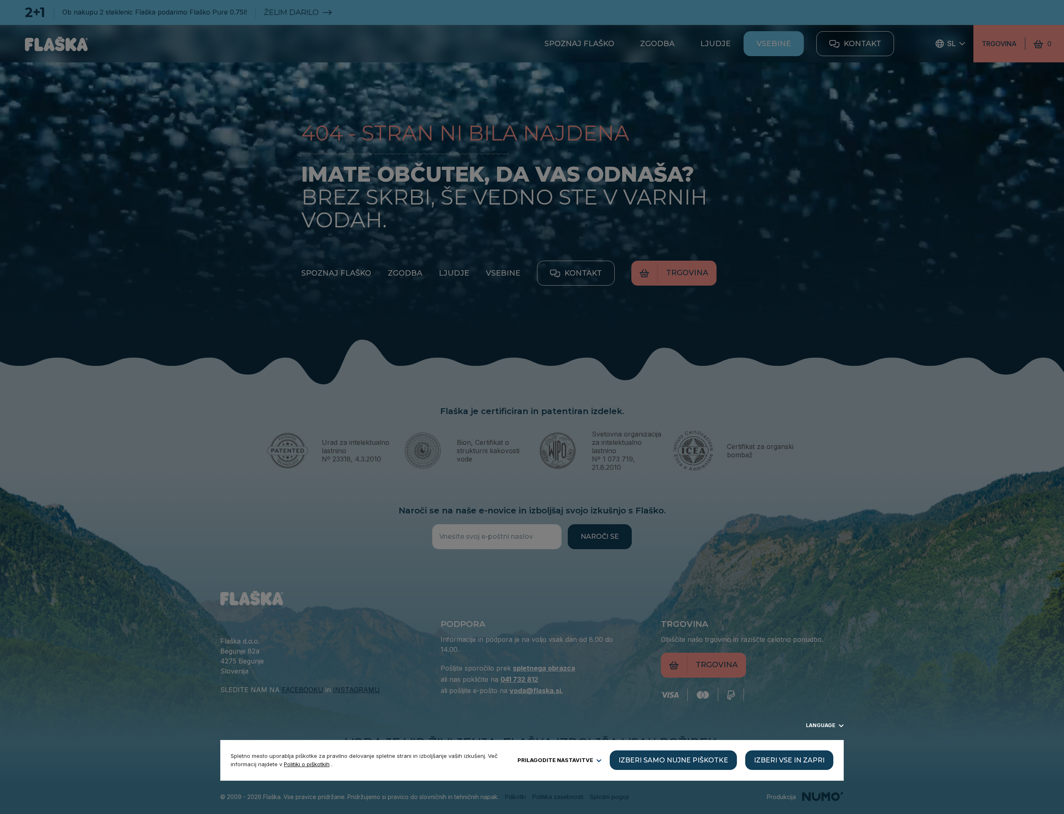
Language (821, 725)
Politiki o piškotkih (307, 764)
